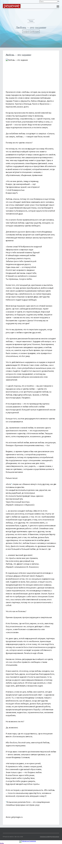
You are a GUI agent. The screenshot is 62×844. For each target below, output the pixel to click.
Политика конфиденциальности (49, 836)
